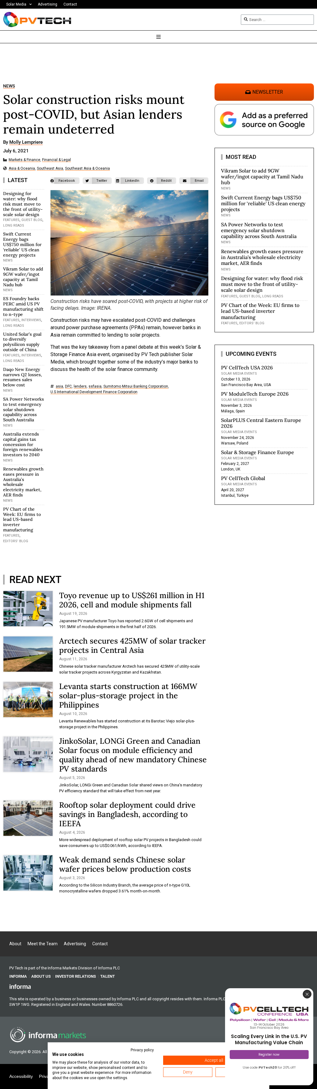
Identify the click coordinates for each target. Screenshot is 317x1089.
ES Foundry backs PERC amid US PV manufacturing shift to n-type (23, 306)
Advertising (47, 4)
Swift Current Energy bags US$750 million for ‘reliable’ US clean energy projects (22, 244)
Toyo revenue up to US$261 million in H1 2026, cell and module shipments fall (131, 600)
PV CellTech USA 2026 (247, 367)
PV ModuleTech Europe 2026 (255, 394)
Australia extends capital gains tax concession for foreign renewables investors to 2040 (23, 444)
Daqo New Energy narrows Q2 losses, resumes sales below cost (22, 377)
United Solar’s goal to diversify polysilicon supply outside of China (22, 341)
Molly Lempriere (26, 142)
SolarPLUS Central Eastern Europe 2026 (261, 423)
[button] (65, 180)
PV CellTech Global (243, 478)
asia (59, 387)
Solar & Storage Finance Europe (257, 452)
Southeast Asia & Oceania (87, 169)
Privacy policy (142, 1050)
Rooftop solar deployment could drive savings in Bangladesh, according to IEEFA (127, 814)
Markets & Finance (24, 160)
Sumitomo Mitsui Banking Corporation (135, 387)
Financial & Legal (56, 160)
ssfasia (95, 387)
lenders (80, 387)
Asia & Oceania (22, 169)
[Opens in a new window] (20, 986)
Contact (70, 4)
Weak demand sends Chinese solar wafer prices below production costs (125, 864)
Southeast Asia (50, 169)
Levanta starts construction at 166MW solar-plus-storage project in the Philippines (128, 695)
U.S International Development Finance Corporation (93, 392)
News (9, 86)
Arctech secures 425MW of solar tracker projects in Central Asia (132, 645)
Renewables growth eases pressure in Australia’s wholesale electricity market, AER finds (23, 482)
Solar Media (16, 4)
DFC (68, 387)
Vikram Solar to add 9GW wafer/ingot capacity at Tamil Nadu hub (23, 276)
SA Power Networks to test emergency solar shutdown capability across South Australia (23, 409)
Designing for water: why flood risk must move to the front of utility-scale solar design (23, 204)
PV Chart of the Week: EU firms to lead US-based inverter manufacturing (22, 519)
